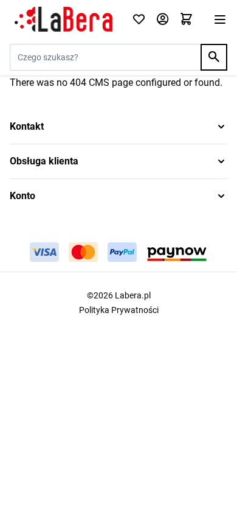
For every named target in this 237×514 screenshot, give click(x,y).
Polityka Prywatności (119, 310)
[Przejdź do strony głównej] (63, 19)
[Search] (214, 57)
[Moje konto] (163, 19)
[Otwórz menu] (220, 19)
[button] (118, 127)
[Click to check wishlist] (139, 19)
